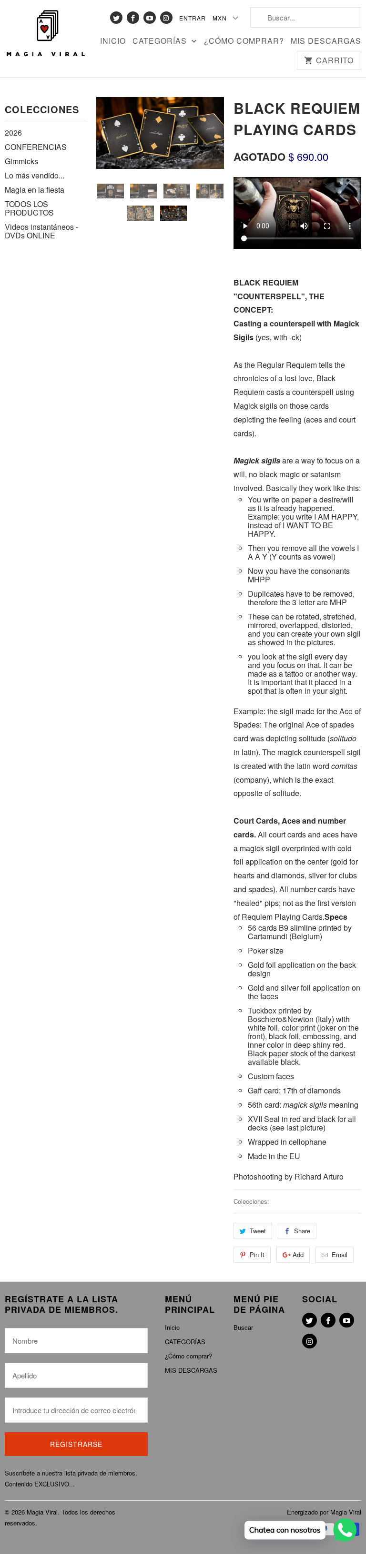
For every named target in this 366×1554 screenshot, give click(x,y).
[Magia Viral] (46, 33)
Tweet (258, 1230)
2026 (13, 132)
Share (302, 1230)
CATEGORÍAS (160, 41)
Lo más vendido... (34, 175)
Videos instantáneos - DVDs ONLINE (41, 231)
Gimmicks (21, 161)
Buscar (243, 1327)
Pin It (257, 1254)
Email (339, 1254)
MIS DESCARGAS (326, 41)
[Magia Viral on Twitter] (116, 17)
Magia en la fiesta (34, 189)
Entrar (192, 18)
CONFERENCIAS (36, 146)
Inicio (113, 41)
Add (298, 1254)
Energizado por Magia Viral (324, 1511)
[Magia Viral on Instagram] (166, 17)
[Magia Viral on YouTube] (149, 17)
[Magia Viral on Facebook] (133, 17)
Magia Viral (42, 1511)
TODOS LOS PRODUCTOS (29, 208)
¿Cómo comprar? (244, 41)
